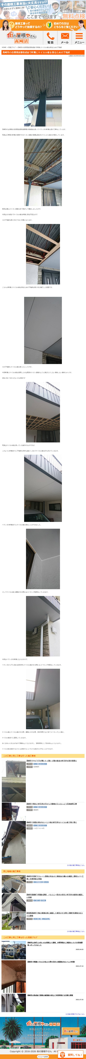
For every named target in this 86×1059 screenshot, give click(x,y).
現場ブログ (12, 47)
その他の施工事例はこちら (76, 865)
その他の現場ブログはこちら (75, 1014)
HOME (4, 47)
